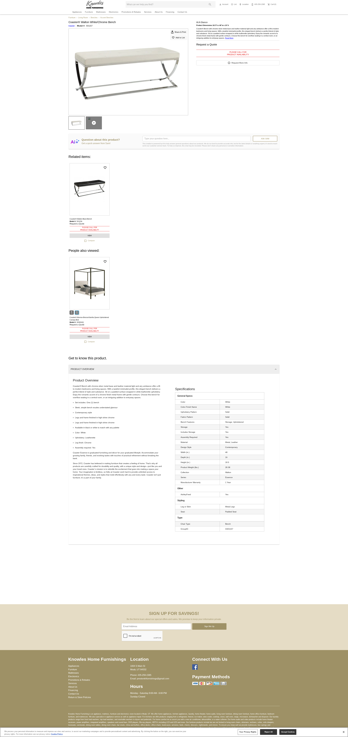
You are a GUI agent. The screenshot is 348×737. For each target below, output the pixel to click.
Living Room (83, 18)
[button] (220, 4)
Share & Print (180, 32)
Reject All (269, 732)
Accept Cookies (288, 732)
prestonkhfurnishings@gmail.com (153, 678)
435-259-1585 (144, 675)
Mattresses (101, 12)
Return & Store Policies (79, 697)
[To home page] (95, 4)
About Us (159, 12)
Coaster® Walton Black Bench (81, 219)
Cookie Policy (57, 734)
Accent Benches (106, 18)
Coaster (72, 26)
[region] (174, 732)
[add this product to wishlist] (105, 167)
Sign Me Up (209, 626)
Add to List (180, 37)
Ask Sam (265, 139)
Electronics (113, 12)
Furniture (89, 12)
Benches (94, 18)
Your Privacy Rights (247, 732)
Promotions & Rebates (131, 12)
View (90, 236)
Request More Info (240, 63)
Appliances (77, 12)
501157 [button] (89, 26)
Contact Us (182, 12)
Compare (91, 241)
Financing (170, 12)
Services (147, 12)
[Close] (344, 732)
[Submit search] (210, 4)
